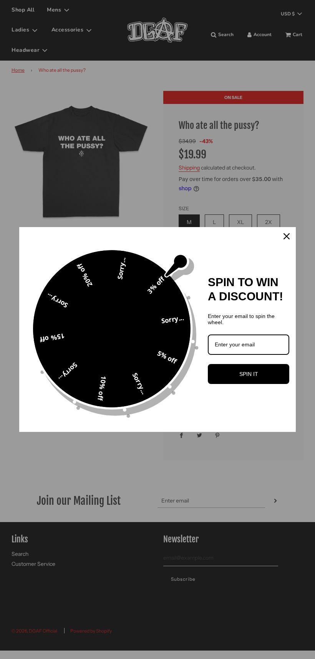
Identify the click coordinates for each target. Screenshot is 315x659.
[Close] (286, 236)
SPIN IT (248, 374)
